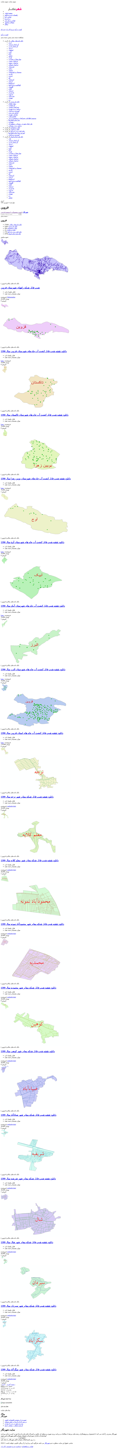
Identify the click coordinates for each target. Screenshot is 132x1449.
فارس (10, 74)
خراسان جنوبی (13, 61)
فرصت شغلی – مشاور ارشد (14, 1425)
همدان (10, 98)
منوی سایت (12, 2)
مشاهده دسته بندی (17, 37)
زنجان (10, 68)
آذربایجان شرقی (14, 44)
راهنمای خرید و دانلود (11, 15)
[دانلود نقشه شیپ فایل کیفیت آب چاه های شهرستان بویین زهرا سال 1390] (5, 436)
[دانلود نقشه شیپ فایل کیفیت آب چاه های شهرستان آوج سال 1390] (5, 500)
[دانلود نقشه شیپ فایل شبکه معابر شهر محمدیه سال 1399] (5, 945)
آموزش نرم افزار (14, 111)
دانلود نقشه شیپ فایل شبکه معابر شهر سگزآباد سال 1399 (28, 1369)
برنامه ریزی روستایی (15, 126)
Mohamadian (11, 297)
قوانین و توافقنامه (27, 1446)
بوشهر (10, 55)
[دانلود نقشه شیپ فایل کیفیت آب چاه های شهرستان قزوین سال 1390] (5, 309)
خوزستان (11, 67)
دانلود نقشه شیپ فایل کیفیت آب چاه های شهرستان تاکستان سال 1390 (34, 415)
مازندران (11, 92)
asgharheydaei (11, 806)
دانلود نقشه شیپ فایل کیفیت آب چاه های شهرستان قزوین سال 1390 (34, 351)
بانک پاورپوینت (15, 102)
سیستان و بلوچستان (15, 72)
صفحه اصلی (8, 13)
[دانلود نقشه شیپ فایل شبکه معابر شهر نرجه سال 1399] (5, 754)
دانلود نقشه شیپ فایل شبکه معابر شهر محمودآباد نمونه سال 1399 (32, 924)
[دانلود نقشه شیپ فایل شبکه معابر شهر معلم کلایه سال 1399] (5, 818)
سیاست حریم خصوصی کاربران (11, 1446)
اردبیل (10, 48)
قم (9, 78)
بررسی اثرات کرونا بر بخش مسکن (16, 1422)
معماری (11, 122)
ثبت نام (3, 29)
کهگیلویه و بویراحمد (15, 85)
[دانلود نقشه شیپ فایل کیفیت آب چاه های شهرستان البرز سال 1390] (5, 627)
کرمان (11, 81)
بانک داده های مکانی (16, 41)
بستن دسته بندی (6, 37)
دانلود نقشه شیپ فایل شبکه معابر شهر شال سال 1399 (27, 1242)
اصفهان (11, 50)
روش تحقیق (12, 103)
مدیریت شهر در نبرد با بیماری (14, 1424)
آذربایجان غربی (13, 46)
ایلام (10, 54)
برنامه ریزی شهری (14, 109)
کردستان (11, 79)
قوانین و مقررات (10, 20)
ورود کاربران (10, 29)
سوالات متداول (9, 22)
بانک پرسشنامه (15, 127)
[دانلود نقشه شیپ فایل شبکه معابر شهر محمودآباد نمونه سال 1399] (5, 882)
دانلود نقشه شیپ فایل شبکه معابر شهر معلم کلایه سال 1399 (30, 860)
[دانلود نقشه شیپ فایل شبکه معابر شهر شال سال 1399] (5, 1200)
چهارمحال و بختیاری (15, 59)
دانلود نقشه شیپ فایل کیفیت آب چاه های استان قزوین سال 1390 (32, 733)
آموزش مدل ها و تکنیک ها (17, 133)
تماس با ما (8, 17)
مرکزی (11, 94)
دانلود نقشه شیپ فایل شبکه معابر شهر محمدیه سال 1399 (28, 988)
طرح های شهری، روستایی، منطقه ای (20, 124)
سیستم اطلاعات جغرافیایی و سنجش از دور (22, 118)
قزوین (10, 76)
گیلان (10, 89)
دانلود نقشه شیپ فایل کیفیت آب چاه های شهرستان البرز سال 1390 (33, 669)
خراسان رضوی (13, 63)
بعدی (12, 1384)
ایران (10, 43)
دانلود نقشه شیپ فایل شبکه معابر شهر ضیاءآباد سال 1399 (28, 1115)
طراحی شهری (13, 114)
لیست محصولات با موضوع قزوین (11, 212)
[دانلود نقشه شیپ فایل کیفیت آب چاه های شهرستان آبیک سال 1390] (5, 563)
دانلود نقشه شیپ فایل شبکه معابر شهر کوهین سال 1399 (28, 1051)
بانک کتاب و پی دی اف (17, 131)
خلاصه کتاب (12, 116)
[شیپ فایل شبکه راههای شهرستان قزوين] (5, 245)
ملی (10, 138)
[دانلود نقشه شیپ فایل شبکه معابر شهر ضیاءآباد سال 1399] (5, 1072)
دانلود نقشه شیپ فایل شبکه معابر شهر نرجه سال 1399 (27, 797)
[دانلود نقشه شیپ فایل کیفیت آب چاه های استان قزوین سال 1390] (5, 691)
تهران (10, 57)
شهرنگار (47, 1443)
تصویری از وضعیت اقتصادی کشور (15, 1420)
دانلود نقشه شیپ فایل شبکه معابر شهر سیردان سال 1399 (28, 1306)
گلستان (11, 87)
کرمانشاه (11, 83)
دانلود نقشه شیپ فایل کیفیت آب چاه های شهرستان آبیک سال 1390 (33, 606)
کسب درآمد (18, 29)
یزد (9, 100)
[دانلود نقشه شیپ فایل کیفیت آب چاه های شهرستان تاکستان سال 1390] (5, 372)
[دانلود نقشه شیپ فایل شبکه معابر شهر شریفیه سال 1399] (5, 1136)
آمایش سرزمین (13, 113)
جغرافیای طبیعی (14, 107)
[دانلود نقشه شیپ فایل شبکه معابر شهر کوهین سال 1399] (5, 1009)
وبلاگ (6, 24)
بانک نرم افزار (14, 129)
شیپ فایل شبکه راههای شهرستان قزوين (20, 287)
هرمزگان (11, 96)
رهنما (2, 361)
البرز (10, 52)
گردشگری (12, 105)
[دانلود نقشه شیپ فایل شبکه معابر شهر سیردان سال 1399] (5, 1263)
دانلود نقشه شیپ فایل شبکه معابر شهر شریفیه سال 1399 (28, 1178)
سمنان (11, 70)
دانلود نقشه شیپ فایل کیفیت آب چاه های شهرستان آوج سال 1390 (32, 542)
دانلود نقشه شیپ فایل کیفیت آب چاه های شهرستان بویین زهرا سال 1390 (36, 478)
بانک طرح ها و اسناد (16, 137)
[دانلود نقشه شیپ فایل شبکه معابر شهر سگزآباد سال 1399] (5, 1327)
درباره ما (7, 19)
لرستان (11, 91)
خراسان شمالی (13, 65)
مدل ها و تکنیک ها (14, 120)
